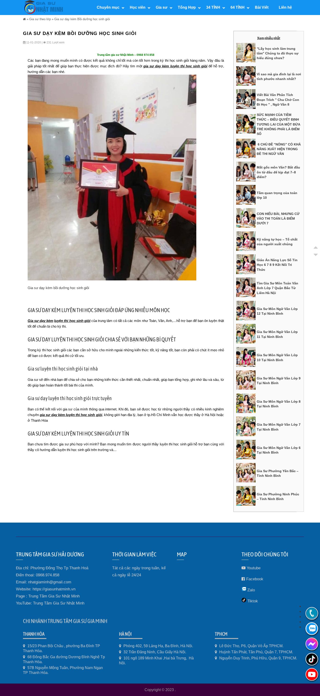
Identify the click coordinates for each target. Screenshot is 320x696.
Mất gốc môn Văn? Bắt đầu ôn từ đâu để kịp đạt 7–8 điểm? (278, 172)
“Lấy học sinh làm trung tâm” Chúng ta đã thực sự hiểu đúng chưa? (277, 53)
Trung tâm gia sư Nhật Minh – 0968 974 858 (125, 55)
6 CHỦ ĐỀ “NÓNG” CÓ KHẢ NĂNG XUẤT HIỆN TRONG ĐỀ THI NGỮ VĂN (279, 149)
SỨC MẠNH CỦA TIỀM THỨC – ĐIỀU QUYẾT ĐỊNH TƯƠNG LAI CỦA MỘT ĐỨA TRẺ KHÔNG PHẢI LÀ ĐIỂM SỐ (278, 124)
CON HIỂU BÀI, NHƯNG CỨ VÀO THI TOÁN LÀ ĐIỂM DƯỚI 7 (278, 218)
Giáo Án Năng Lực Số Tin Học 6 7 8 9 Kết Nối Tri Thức (277, 265)
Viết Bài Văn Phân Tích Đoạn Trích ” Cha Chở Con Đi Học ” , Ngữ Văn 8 (278, 99)
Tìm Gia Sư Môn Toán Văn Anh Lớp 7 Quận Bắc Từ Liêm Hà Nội (277, 288)
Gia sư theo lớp (40, 19)
